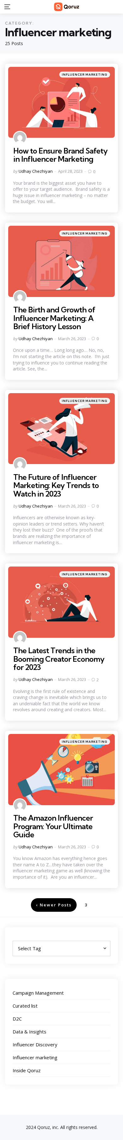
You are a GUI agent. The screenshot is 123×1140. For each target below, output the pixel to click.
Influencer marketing (85, 74)
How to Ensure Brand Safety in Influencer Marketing (60, 155)
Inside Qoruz (27, 1070)
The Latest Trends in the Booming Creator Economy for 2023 (58, 659)
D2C (17, 1018)
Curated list (25, 1006)
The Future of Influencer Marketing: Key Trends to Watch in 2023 (56, 485)
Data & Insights (29, 1031)
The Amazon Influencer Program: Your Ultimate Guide (53, 826)
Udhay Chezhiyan (36, 171)
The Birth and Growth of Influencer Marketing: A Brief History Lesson (54, 318)
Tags (18, 937)
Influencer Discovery (35, 1044)
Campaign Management (38, 993)
